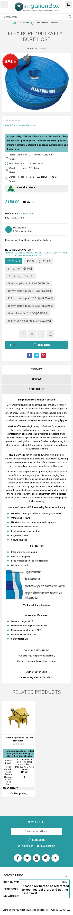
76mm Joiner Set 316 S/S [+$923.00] (28, 313)
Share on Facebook (29, 355)
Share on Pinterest (43, 355)
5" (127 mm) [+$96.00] (20, 268)
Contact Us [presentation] (36, 389)
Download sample (50, 334)
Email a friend (41, 334)
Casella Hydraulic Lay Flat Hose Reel (19, 739)
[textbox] (33, 17)
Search (69, 17)
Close (64, 882)
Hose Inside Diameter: (18, 250)
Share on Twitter (36, 355)
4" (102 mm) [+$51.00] (39, 261)
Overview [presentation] (36, 369)
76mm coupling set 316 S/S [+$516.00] (28, 283)
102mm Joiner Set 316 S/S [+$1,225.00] (29, 320)
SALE (10, 61)
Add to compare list (32, 334)
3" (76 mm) (14, 261)
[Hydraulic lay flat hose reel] (18, 717)
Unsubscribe (47, 846)
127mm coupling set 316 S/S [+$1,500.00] (30, 298)
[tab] (36, 369)
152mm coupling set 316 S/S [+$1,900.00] (30, 305)
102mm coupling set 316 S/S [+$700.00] (29, 291)
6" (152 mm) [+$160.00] (20, 276)
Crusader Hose (26, 213)
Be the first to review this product (21, 125)
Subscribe (27, 846)
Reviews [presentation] (37, 379)
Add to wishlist (23, 334)
